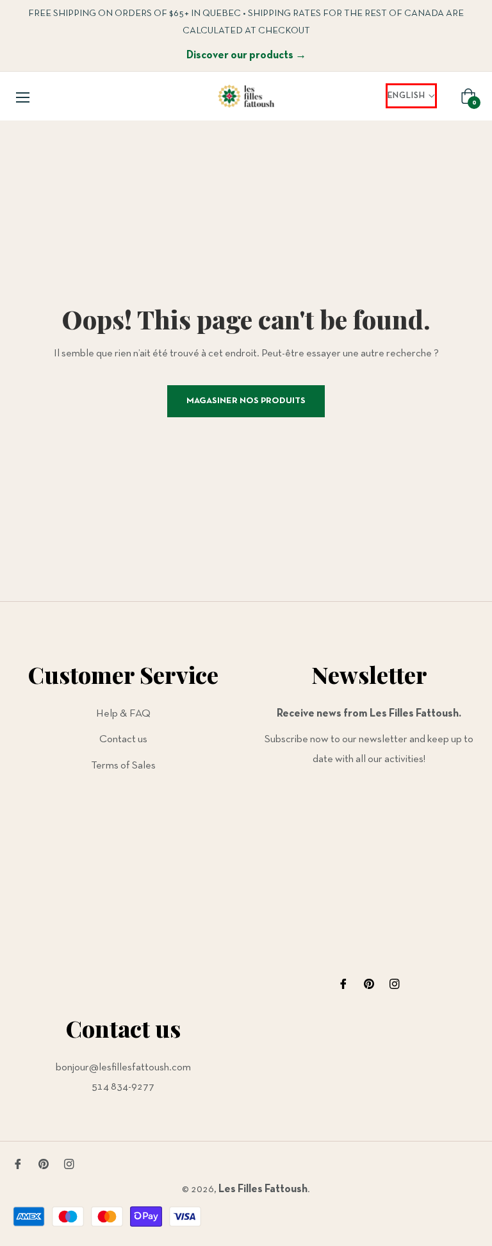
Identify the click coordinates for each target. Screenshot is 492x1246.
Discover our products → (246, 55)
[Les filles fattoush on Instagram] (395, 984)
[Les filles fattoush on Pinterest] (369, 984)
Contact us (123, 739)
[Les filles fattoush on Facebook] (343, 984)
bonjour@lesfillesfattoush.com (123, 1067)
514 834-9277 (123, 1087)
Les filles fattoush (263, 1189)
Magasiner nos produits (246, 401)
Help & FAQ (123, 714)
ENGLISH (406, 96)
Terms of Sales (123, 765)
